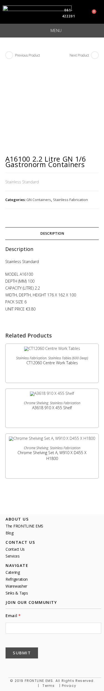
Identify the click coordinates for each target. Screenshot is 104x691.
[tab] (52, 233)
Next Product (79, 55)
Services (13, 556)
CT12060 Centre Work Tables (52, 362)
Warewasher (16, 586)
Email (11, 615)
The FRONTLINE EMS (24, 526)
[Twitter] (24, 666)
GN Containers (38, 199)
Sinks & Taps (17, 593)
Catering (13, 572)
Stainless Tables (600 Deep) (68, 358)
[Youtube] (50, 666)
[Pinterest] (37, 666)
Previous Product (27, 55)
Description (52, 233)
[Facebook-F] (11, 666)
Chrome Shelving (36, 403)
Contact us (15, 549)
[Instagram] (64, 666)
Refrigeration (17, 579)
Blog (10, 532)
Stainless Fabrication (70, 199)
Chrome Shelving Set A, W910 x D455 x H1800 (52, 455)
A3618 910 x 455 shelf (52, 407)
